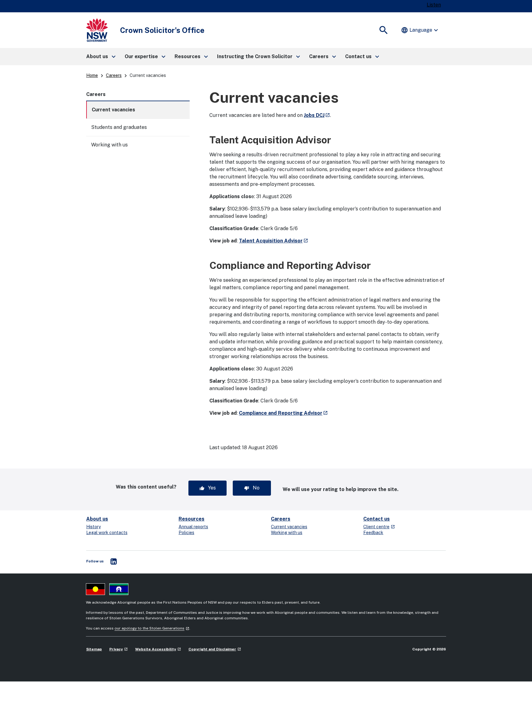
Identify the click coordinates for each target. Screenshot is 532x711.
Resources (191, 519)
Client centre (379, 526)
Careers (114, 75)
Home (92, 75)
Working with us (109, 145)
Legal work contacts (106, 532)
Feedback (373, 532)
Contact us (376, 519)
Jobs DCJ (317, 115)
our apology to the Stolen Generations (152, 628)
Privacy (118, 649)
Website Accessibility (158, 649)
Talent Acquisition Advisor (273, 241)
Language (420, 30)
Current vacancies (113, 110)
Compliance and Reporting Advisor (283, 413)
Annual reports (193, 526)
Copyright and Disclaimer (214, 649)
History (93, 526)
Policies (186, 532)
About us (97, 519)
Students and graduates (119, 127)
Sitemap (94, 649)
